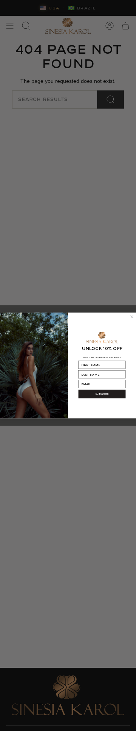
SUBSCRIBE (102, 394)
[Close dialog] (132, 317)
